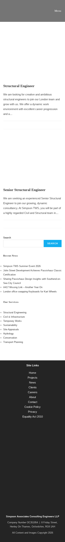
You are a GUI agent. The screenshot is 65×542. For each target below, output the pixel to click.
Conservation (10, 337)
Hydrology (8, 333)
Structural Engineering (14, 312)
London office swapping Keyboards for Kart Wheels (30, 291)
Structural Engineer (18, 86)
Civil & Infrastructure (14, 316)
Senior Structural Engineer (24, 190)
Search (7, 237)
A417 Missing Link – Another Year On (22, 287)
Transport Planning (13, 342)
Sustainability (10, 325)
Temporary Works (12, 321)
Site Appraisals (11, 329)
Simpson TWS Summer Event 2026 (22, 266)
